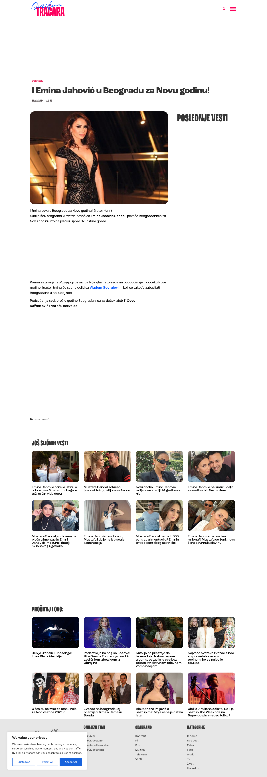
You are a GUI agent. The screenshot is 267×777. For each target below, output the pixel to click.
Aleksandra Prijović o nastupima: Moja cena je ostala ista (159, 712)
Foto (138, 745)
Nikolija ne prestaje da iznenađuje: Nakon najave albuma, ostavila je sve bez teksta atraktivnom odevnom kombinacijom (158, 660)
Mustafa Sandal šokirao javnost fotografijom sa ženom (107, 489)
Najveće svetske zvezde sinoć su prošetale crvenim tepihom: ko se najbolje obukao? (211, 658)
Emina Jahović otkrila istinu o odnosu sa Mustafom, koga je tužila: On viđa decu (54, 491)
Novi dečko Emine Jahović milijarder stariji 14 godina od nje (158, 491)
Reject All (47, 761)
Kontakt (140, 736)
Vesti (138, 759)
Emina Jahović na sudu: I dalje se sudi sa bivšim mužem (210, 489)
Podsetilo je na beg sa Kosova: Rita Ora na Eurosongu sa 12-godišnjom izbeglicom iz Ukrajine (107, 658)
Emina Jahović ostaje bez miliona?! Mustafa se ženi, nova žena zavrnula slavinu (211, 540)
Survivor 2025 (93, 740)
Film (137, 740)
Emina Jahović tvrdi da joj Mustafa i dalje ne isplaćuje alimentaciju (104, 540)
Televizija (141, 754)
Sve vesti (193, 740)
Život (190, 764)
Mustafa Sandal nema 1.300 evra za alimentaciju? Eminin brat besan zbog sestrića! (157, 540)
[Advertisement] (133, 49)
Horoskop (193, 768)
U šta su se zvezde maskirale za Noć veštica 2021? (54, 711)
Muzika (140, 750)
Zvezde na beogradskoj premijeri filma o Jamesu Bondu (103, 712)
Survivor (90, 736)
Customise (23, 761)
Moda (190, 754)
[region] (47, 751)
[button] (224, 9)
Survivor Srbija (94, 750)
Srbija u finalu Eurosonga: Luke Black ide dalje (52, 655)
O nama (192, 736)
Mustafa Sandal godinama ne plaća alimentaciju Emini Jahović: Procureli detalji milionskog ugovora (54, 541)
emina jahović (41, 419)
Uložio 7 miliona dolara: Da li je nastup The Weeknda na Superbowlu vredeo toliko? (211, 712)
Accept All (71, 761)
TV (188, 759)
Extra (190, 745)
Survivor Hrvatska (96, 745)
